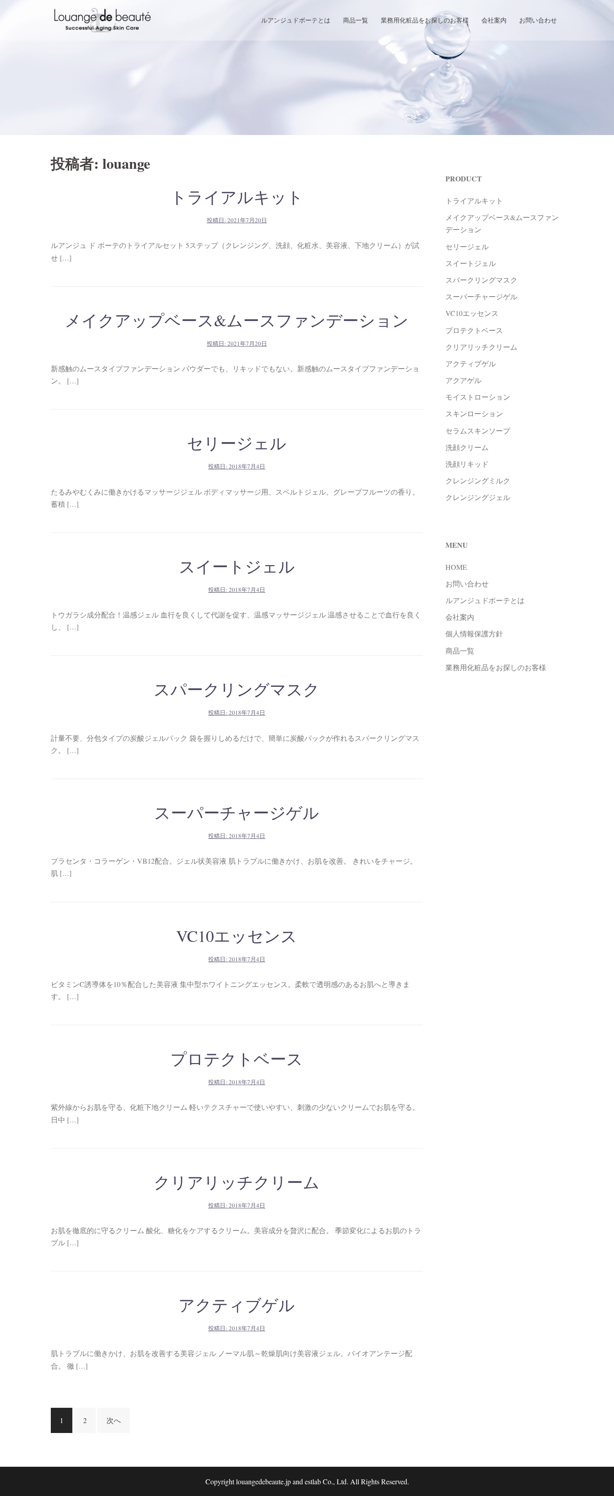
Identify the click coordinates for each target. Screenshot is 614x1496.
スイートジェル (237, 566)
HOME (456, 567)
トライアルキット (236, 196)
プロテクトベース (236, 1058)
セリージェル (236, 443)
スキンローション (474, 413)
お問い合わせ (538, 20)
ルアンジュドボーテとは (295, 20)
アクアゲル (463, 380)
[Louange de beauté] (102, 19)
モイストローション (477, 396)
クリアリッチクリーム (237, 1182)
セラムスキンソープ (477, 430)
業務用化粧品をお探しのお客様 (425, 20)
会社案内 (494, 20)
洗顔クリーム (467, 447)
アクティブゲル (236, 1305)
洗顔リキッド (467, 464)
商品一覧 (355, 20)
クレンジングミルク (477, 480)
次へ (114, 1420)
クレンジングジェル (477, 497)
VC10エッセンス (236, 935)
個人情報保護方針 (474, 633)
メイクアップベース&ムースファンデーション (237, 320)
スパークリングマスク (237, 689)
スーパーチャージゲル (236, 812)
